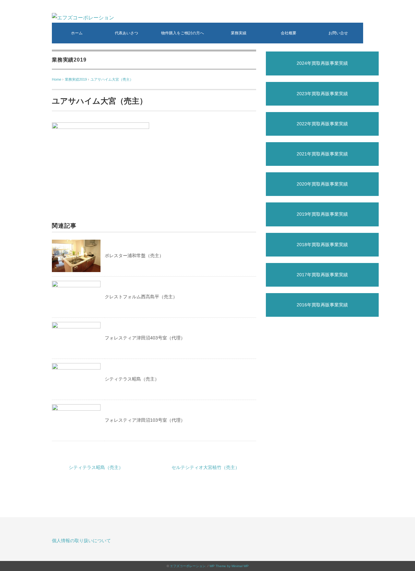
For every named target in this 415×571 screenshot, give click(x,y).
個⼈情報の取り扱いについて (81, 540)
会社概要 (288, 33)
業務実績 (238, 33)
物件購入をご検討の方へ (182, 33)
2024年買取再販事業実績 (322, 63)
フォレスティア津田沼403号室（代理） (145, 337)
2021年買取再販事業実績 (322, 153)
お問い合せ (338, 33)
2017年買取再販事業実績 (322, 274)
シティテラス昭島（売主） (132, 379)
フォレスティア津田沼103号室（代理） (145, 420)
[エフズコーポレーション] (83, 17)
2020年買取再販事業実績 (322, 184)
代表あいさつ (126, 33)
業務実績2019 (69, 60)
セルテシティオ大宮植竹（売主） (206, 467)
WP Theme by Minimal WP (229, 566)
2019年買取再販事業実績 (322, 214)
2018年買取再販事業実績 (322, 244)
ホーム (77, 33)
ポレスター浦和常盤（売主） (134, 255)
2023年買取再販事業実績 (322, 93)
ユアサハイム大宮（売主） (111, 79)
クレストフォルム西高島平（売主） (141, 296)
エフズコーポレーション (188, 566)
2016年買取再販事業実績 (322, 304)
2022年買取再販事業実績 (322, 123)
